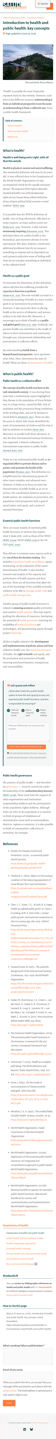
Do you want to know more (19, 1295)
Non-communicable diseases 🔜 (21, 1264)
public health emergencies (17, 595)
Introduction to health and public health (25, 1233)
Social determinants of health (20, 1259)
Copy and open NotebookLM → (26, 747)
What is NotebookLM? (37, 757)
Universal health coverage (18, 1248)
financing (16, 633)
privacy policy (9, 1390)
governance (12, 786)
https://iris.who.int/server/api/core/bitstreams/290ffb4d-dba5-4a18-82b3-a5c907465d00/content (32, 987)
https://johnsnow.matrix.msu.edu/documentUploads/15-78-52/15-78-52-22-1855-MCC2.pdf (32, 1099)
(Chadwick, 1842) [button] (26, 417)
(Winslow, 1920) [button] (22, 472)
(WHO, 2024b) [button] (9, 795)
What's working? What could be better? (24, 1345)
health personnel (28, 620)
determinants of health (39, 362)
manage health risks (36, 590)
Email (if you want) (13, 1369)
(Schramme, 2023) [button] (34, 231)
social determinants (40, 650)
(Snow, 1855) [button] (38, 429)
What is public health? (18, 131)
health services (24, 612)
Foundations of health (35, 18)
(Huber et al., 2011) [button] (11, 227)
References (12, 137)
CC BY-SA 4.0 (35, 1423)
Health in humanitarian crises (14, 18)
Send (9, 1403)
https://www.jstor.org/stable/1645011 (29, 1119)
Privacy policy (44, 1423)
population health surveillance (28, 561)
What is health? (14, 125)
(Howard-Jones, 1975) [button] (12, 450)
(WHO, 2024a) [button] (9, 540)
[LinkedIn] (24, 1430)
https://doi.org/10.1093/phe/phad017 (33, 1074)
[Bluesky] (31, 1430)
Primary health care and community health (26, 1253)
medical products (26, 624)
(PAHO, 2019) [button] (31, 540)
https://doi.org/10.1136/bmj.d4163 (27, 1025)
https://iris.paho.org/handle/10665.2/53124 (31, 1053)
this (43, 1287)
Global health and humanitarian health (24, 1238)
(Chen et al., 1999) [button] (28, 324)
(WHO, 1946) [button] (18, 205)
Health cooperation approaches (21, 1243)
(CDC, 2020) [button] (14, 544)
